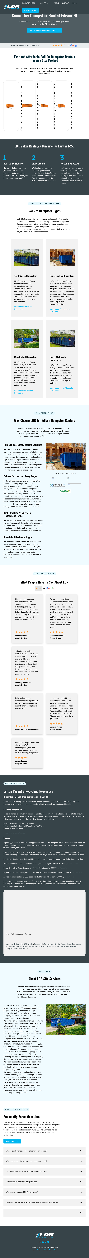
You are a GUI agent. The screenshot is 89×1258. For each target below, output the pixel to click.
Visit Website (72, 863)
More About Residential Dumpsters (23, 391)
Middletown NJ (40, 946)
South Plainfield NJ (15, 946)
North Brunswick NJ (21, 949)
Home (13, 45)
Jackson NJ (50, 946)
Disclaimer (45, 1250)
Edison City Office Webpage (14, 833)
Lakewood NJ (11, 944)
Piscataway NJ (28, 946)
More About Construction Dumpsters (60, 310)
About (56, 3)
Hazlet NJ (29, 944)
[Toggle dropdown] (36, 3)
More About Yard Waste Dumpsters (23, 307)
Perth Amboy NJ (50, 944)
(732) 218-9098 (31, 10)
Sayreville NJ (21, 944)
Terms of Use (53, 1250)
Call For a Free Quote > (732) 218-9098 (44, 30)
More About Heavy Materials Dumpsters (61, 389)
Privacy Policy (36, 1250)
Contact (65, 3)
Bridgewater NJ (71, 946)
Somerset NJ (38, 944)
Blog (75, 3)
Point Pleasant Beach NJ (65, 944)
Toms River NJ (60, 946)
